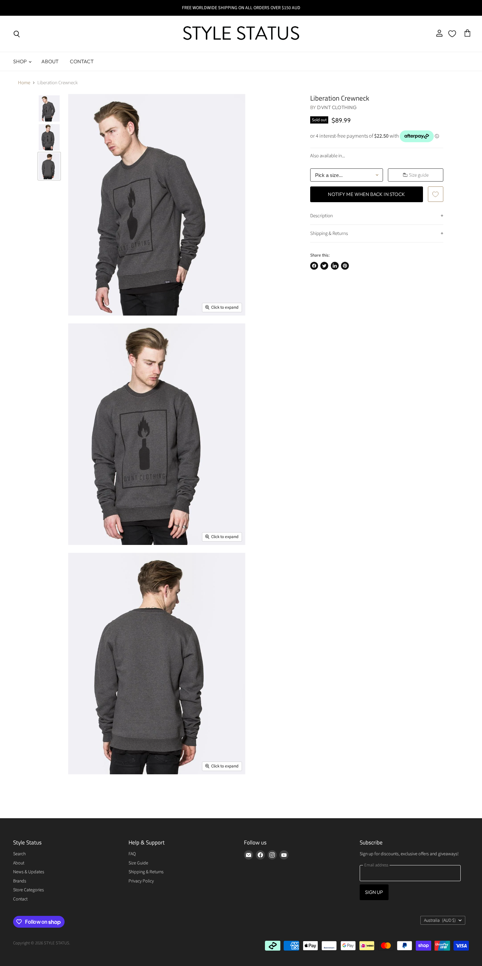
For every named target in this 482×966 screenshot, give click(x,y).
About (50, 61)
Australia (440, 920)
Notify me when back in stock (366, 194)
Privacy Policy (141, 881)
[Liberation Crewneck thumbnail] (49, 108)
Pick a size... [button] (329, 175)
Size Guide (138, 863)
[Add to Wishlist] (435, 194)
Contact (82, 61)
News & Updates (28, 872)
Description (321, 215)
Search (19, 854)
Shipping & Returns (329, 233)
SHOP (20, 61)
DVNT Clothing (337, 107)
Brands (19, 881)
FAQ (132, 854)
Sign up (374, 892)
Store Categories (28, 890)
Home (24, 83)
